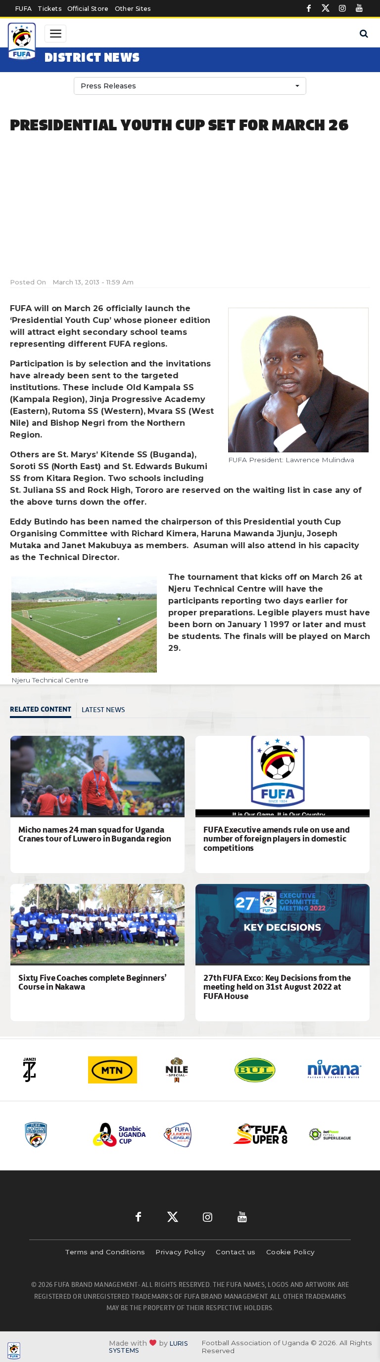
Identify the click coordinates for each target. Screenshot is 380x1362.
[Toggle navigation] (55, 33)
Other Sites (133, 8)
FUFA (23, 8)
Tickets (49, 8)
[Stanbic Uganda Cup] (120, 1134)
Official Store (88, 8)
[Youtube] (359, 8)
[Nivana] (335, 1070)
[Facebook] (309, 8)
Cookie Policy (290, 1252)
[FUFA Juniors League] (190, 1134)
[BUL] (263, 1069)
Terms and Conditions (105, 1252)
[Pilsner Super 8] (261, 1134)
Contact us (236, 1252)
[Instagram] (342, 8)
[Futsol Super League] (331, 1134)
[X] (326, 8)
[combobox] (190, 86)
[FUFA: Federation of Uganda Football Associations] (22, 43)
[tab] (43, 710)
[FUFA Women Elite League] (50, 1134)
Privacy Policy (180, 1252)
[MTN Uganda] (118, 1069)
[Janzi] (46, 1069)
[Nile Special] (190, 1069)
